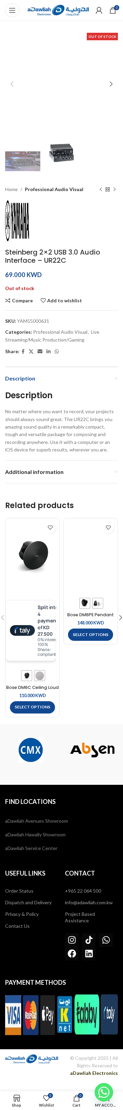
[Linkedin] (89, 954)
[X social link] (31, 351)
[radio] (27, 676)
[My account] (99, 10)
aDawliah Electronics (94, 1073)
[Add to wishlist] (50, 528)
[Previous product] (100, 189)
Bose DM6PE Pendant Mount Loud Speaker (90, 617)
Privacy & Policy (22, 914)
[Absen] (31, 750)
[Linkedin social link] (48, 351)
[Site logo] (58, 10)
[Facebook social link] (23, 351)
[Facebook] (72, 954)
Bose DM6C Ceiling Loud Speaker (32, 689)
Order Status (19, 891)
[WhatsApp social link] (57, 351)
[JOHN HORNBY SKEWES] (92, 750)
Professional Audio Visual (54, 189)
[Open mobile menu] (12, 10)
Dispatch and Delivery (28, 902)
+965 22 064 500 (83, 891)
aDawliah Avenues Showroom (36, 821)
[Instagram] (72, 940)
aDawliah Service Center (31, 848)
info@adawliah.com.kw (89, 902)
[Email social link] (40, 351)
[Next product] (114, 189)
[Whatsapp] (106, 940)
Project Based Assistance (80, 917)
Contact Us (17, 926)
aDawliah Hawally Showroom (35, 834)
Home (11, 189)
